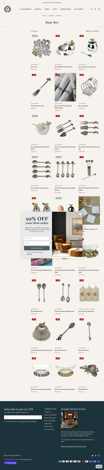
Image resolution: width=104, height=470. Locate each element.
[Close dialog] (80, 213)
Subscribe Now (37, 248)
